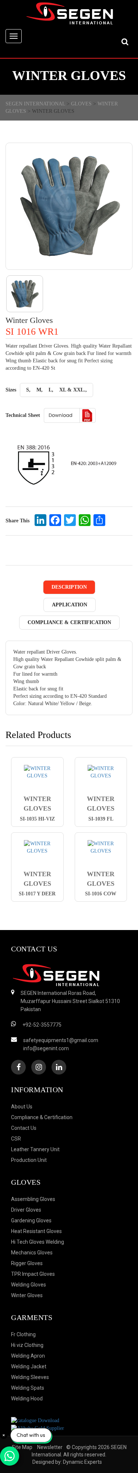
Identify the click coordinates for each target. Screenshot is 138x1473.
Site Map (22, 1447)
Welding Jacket (28, 1366)
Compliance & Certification (69, 622)
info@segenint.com (46, 1048)
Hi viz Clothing (27, 1345)
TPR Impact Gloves (33, 1274)
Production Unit (29, 1160)
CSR (16, 1139)
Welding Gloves (28, 1285)
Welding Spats (27, 1388)
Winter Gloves (27, 1295)
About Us (21, 1107)
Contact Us (23, 1128)
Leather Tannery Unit (35, 1149)
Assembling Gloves (33, 1199)
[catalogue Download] (35, 1420)
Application (69, 604)
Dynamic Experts (82, 1462)
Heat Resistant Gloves (36, 1231)
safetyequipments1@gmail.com (60, 1040)
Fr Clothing (23, 1334)
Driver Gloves (26, 1210)
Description (69, 587)
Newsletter (50, 1447)
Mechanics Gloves (32, 1253)
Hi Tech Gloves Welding (37, 1242)
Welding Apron (28, 1356)
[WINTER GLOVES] (37, 772)
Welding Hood (27, 1398)
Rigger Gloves (27, 1263)
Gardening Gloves (31, 1220)
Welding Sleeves (30, 1377)
